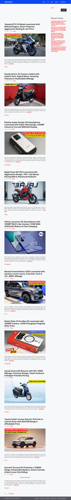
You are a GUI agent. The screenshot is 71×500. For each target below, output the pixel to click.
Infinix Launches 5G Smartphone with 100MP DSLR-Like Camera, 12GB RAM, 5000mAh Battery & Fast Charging (22, 224)
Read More (11, 63)
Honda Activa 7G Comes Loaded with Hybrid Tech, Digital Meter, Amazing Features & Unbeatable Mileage (21, 76)
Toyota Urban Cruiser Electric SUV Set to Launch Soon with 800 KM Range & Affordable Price (23, 421)
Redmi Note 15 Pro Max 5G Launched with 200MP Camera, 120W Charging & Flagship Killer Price (24, 323)
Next (12, 493)
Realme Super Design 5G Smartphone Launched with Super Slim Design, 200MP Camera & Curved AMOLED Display (24, 124)
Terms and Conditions (61, 498)
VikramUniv (8, 2)
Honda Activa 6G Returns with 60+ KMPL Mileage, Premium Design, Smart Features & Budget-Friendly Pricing (24, 373)
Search (52, 7)
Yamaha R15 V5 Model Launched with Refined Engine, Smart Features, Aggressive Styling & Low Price (22, 26)
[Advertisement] (25, 12)
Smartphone (62, 1)
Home (44, 1)
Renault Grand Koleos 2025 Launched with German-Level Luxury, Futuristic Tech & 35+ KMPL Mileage (24, 273)
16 (9, 493)
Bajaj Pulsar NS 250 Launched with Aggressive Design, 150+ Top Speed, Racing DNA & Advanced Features (21, 174)
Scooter (56, 1)
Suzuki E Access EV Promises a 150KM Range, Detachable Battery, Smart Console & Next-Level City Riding (24, 469)
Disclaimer (47, 498)
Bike (52, 1)
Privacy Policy (53, 498)
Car (48, 1)
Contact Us (42, 498)
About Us (37, 498)
